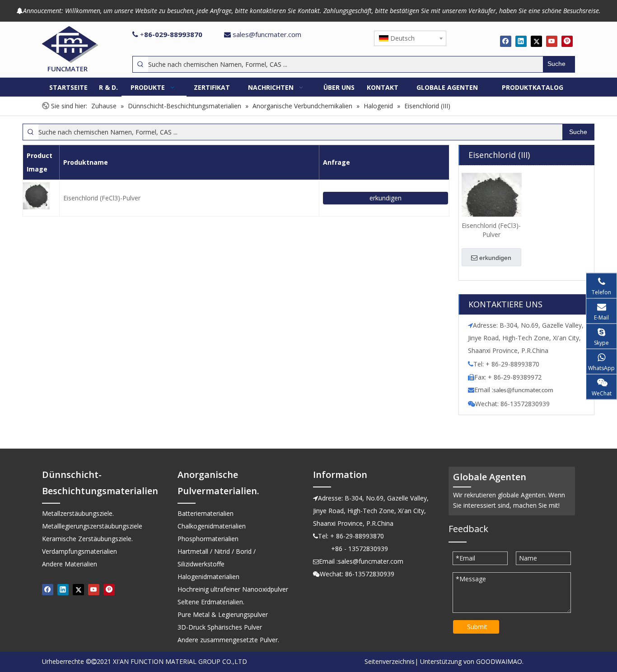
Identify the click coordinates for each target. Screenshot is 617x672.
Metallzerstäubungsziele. (78, 513)
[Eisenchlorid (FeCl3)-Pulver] (492, 202)
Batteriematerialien (206, 513)
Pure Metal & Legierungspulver (223, 614)
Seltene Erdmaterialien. (211, 602)
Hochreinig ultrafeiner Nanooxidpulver (233, 589)
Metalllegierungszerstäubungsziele (92, 526)
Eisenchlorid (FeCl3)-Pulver (101, 198)
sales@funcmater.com (267, 34)
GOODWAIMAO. (500, 661)
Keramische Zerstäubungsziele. (87, 538)
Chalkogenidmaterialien (212, 526)
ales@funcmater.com (524, 390)
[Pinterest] (567, 41)
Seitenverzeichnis (390, 661)
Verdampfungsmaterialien (79, 551)
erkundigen (385, 198)
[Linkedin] (521, 41)
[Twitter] (536, 41)
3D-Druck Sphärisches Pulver (220, 627)
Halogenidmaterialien (208, 576)
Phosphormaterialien (208, 538)
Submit (477, 626)
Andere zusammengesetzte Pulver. (228, 639)
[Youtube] (551, 41)
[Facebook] (505, 41)
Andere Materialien (69, 564)
